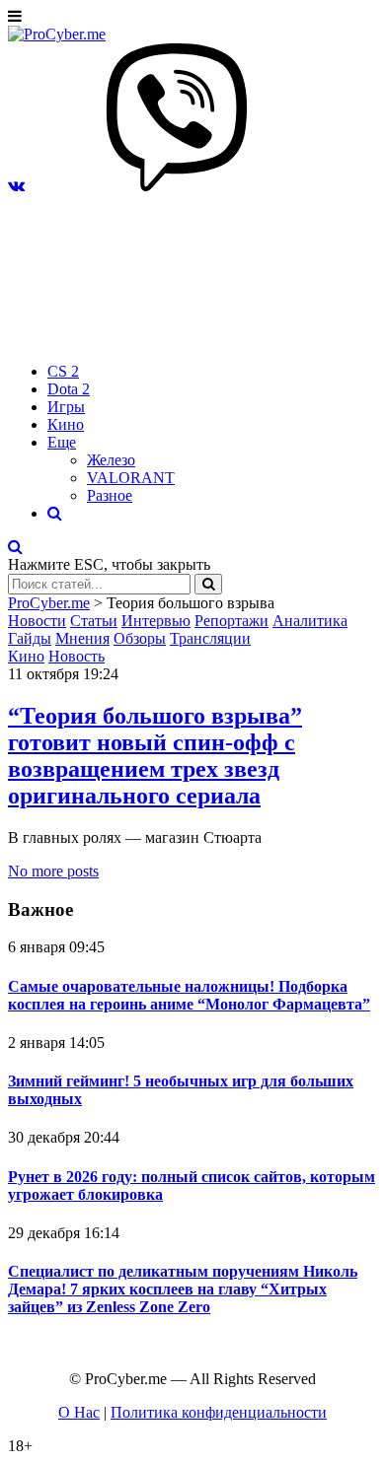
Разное (109, 495)
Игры (66, 406)
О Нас (79, 1412)
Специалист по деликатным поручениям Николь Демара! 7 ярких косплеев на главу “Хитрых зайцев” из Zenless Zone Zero (182, 1289)
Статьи (93, 620)
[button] (16, 185)
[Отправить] (208, 584)
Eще (61, 442)
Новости (37, 620)
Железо (111, 460)
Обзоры (140, 638)
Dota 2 (68, 389)
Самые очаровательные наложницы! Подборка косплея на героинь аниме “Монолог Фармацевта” (189, 995)
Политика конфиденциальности (219, 1412)
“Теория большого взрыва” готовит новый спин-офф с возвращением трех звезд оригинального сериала (155, 755)
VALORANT (131, 477)
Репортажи (231, 620)
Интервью (156, 620)
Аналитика (309, 620)
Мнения (82, 638)
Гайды (29, 638)
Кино (65, 424)
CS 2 (63, 371)
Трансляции (210, 638)
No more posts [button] (53, 871)
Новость (76, 656)
